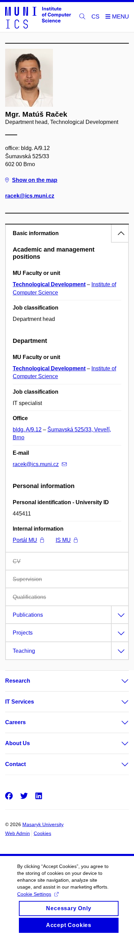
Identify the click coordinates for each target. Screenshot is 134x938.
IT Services (19, 702)
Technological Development (49, 284)
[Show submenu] (118, 681)
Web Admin (17, 833)
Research (17, 681)
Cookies (42, 833)
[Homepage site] (38, 17)
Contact (15, 764)
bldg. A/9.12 (27, 429)
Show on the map (34, 180)
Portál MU (25, 540)
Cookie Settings (34, 894)
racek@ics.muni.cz (29, 196)
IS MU (63, 540)
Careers (15, 722)
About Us (17, 743)
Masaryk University (43, 824)
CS (95, 16)
